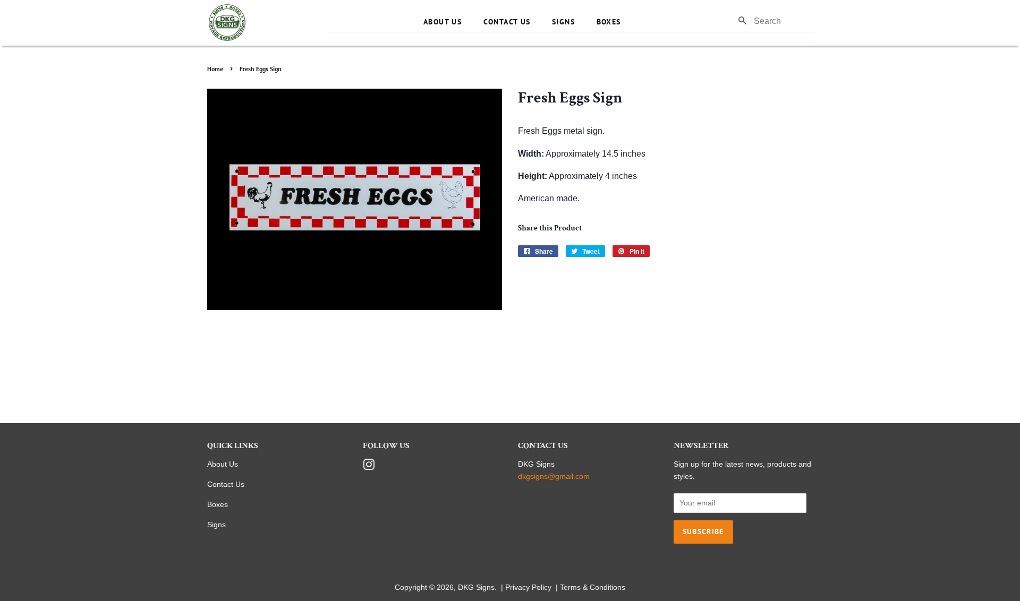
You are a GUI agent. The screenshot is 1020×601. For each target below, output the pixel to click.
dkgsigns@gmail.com (554, 476)
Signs (563, 22)
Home (215, 69)
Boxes (609, 22)
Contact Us (507, 22)
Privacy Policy (528, 587)
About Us (442, 22)
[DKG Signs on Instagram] (369, 467)
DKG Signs (476, 587)
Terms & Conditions (592, 587)
